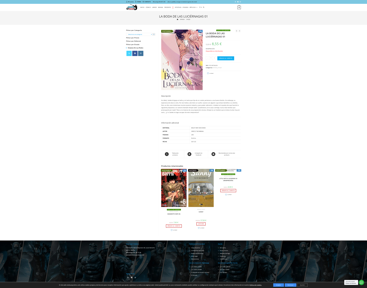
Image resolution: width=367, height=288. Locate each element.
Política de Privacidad (197, 253)
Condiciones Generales (197, 250)
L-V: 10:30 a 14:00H (196, 267)
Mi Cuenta (223, 248)
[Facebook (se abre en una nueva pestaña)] (238, 2)
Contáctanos (223, 259)
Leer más (201, 224)
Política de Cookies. (256, 285)
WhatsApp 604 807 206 (159, 2)
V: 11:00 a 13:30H (224, 269)
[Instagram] (140, 53)
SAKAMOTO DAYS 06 (173, 214)
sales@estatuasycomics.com (135, 255)
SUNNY (201, 212)
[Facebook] (135, 53)
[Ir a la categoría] (153, 34)
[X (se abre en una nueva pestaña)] (235, 2)
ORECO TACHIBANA (197, 131)
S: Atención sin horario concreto (200, 272)
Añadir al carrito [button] (173, 226)
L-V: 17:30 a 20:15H (225, 267)
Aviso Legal (194, 256)
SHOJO (188, 19)
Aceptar (278, 285)
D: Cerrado (194, 275)
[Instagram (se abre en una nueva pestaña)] (240, 2)
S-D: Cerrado (223, 272)
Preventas (223, 256)
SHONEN (176, 211)
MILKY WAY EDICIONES (198, 128)
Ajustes (302, 285)
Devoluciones (195, 259)
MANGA (215, 67)
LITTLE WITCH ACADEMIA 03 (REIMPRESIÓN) (228, 179)
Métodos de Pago (225, 253)
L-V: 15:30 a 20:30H (196, 269)
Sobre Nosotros (195, 248)
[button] (200, 34)
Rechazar (291, 285)
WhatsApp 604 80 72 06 (133, 252)
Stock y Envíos (224, 250)
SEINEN (203, 209)
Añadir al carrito (225, 58)
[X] (129, 53)
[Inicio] (177, 19)
